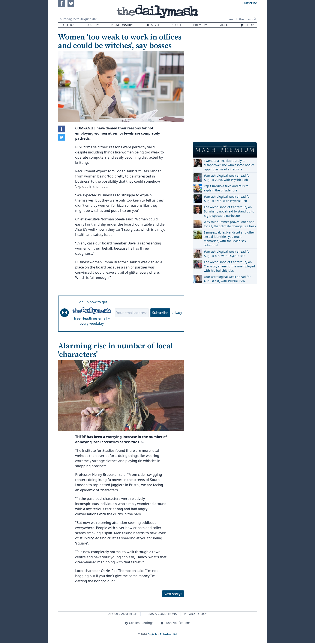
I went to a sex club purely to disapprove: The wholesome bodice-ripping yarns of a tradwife (230, 165)
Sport (176, 25)
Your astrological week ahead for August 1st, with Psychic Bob (227, 279)
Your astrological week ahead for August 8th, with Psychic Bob (227, 253)
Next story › (173, 593)
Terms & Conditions (160, 614)
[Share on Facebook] (61, 129)
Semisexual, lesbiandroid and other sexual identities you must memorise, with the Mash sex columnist (229, 238)
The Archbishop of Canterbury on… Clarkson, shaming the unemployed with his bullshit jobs (229, 266)
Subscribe (160, 312)
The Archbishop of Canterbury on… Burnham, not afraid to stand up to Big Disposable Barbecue (229, 211)
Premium (200, 25)
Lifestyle (153, 25)
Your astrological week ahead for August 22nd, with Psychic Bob (227, 177)
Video (223, 25)
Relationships (122, 25)
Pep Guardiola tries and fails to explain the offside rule (226, 188)
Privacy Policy (195, 614)
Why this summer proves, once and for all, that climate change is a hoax (230, 224)
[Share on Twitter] (61, 137)
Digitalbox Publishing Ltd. (162, 634)
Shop (249, 25)
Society (93, 25)
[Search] (255, 18)
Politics (68, 25)
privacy (177, 313)
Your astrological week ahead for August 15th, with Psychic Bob (227, 198)
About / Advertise (122, 614)
